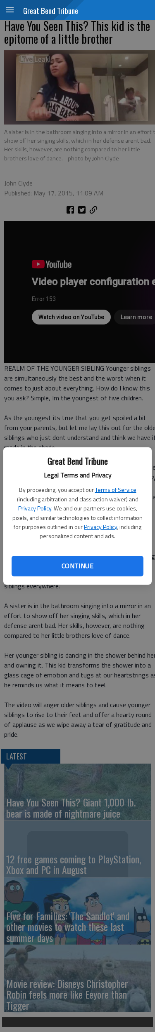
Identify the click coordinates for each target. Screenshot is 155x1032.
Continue (77, 566)
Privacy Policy (34, 508)
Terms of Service (115, 489)
